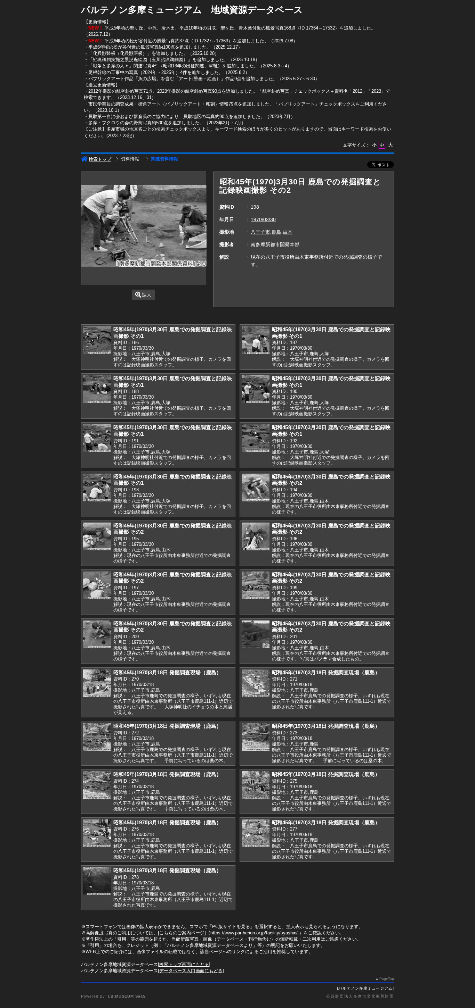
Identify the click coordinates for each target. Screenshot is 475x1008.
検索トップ (100, 159)
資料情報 (130, 158)
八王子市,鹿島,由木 (271, 232)
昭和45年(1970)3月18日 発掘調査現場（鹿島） (167, 672)
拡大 (147, 294)
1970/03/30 (263, 219)
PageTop (386, 979)
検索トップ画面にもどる (184, 964)
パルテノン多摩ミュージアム (365, 988)
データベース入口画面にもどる (191, 970)
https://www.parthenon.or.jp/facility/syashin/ (254, 932)
